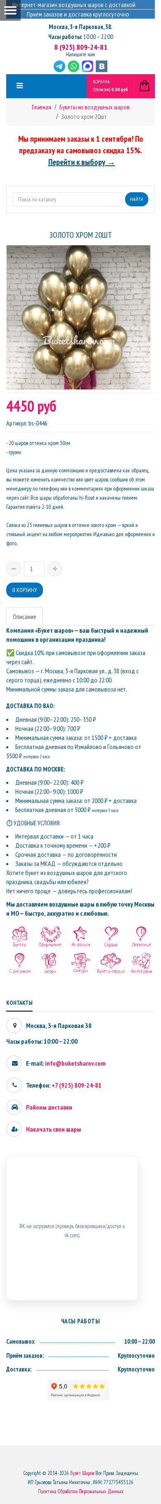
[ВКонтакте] (101, 66)
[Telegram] (59, 66)
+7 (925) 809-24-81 (77, 1085)
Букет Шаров (82, 1473)
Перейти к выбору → (81, 162)
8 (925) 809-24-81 (80, 47)
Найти (136, 199)
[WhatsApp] (73, 66)
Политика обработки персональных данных (80, 1491)
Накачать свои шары (53, 1129)
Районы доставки (49, 1107)
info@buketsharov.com (75, 1063)
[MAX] (87, 66)
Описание (24, 616)
